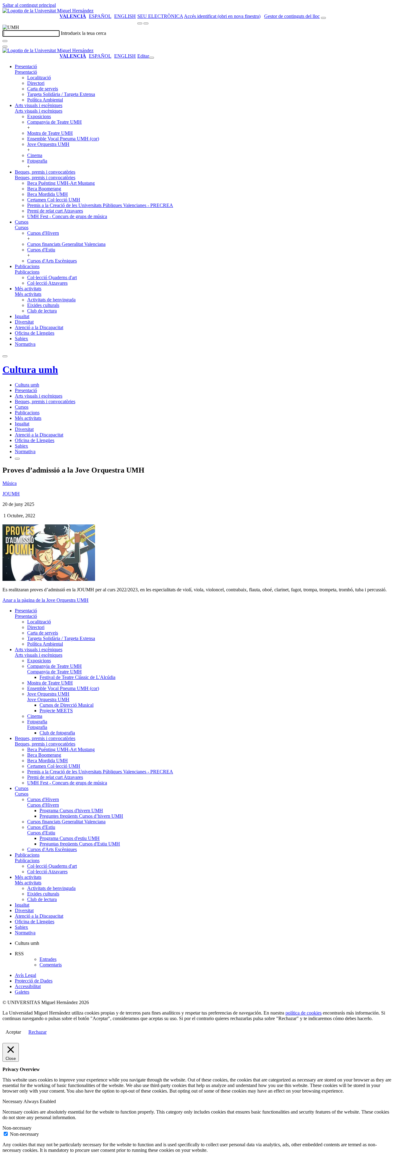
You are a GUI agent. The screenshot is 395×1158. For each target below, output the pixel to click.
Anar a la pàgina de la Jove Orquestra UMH (45, 600)
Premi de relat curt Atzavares (55, 210)
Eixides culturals (43, 305)
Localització (39, 77)
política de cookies (303, 1012)
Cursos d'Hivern (43, 233)
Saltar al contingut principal (29, 5)
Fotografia (37, 160)
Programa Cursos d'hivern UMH (71, 810)
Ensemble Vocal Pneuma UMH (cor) (63, 138)
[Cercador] (323, 18)
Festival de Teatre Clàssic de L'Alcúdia (77, 677)
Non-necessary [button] (16, 1128)
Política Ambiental (45, 99)
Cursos (21, 222)
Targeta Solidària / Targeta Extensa (61, 94)
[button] (26, 72)
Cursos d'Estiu (41, 249)
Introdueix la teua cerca (83, 33)
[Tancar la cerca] (4, 47)
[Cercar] (4, 41)
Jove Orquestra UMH (48, 144)
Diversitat (24, 322)
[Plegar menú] (151, 58)
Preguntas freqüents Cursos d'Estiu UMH (80, 843)
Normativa (25, 344)
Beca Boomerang (44, 188)
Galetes (22, 992)
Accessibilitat (28, 986)
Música (9, 483)
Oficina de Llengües (34, 333)
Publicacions (27, 266)
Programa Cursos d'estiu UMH (70, 838)
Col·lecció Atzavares (47, 283)
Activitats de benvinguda (51, 299)
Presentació (26, 66)
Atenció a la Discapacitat (39, 327)
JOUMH (11, 493)
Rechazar (37, 1032)
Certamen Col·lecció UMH (53, 199)
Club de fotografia (57, 732)
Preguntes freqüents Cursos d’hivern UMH (81, 816)
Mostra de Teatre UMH (50, 133)
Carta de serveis (42, 88)
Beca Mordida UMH (47, 194)
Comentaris (51, 964)
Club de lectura (42, 310)
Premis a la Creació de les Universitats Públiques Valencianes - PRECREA (100, 205)
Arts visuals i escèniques (38, 105)
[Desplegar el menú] (145, 23)
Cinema (34, 155)
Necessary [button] (12, 1101)
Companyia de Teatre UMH (54, 122)
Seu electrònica (160, 16)
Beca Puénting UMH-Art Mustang (61, 183)
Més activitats (28, 288)
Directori (35, 83)
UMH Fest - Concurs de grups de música (67, 216)
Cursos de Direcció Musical (67, 705)
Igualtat (22, 316)
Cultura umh (30, 369)
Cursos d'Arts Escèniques (52, 260)
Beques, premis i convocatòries (45, 172)
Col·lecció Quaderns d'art (52, 277)
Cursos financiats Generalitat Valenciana (66, 244)
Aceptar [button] (13, 1032)
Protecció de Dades (33, 980)
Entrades (48, 959)
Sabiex (21, 338)
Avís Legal (25, 975)
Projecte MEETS (56, 710)
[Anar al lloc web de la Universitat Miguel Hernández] (48, 10)
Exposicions (39, 116)
